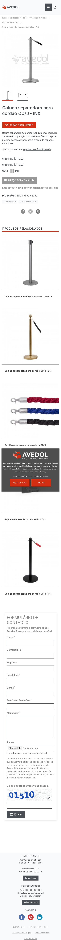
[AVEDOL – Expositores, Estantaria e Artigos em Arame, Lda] (10, 7)
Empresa (12, 662)
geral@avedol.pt (33, 896)
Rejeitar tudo (19, 483)
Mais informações (20, 476)
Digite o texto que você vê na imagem (28, 785)
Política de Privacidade (38, 927)
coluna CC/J (10, 202)
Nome (11, 637)
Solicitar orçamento (19, 125)
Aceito (41, 483)
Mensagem (13, 712)
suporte (37, 149)
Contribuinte (14, 649)
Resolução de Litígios (21, 933)
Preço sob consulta (19, 180)
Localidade (13, 675)
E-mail (11, 687)
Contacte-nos (30, 939)
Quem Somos (19, 927)
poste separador (28, 202)
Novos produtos (42, 933)
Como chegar (31, 878)
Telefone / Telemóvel (19, 700)
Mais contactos (31, 902)
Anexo (10, 742)
